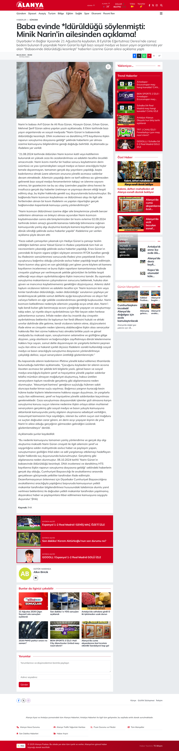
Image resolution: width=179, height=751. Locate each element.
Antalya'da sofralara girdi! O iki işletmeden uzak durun (96, 612)
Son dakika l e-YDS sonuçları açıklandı (64, 612)
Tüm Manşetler (137, 727)
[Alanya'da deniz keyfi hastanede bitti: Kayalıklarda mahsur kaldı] (142, 261)
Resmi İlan (109, 13)
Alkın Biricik (41, 572)
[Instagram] (28, 700)
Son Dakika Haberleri (28, 733)
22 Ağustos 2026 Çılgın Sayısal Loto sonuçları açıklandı (30, 614)
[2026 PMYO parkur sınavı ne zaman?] (33, 629)
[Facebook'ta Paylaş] (134, 56)
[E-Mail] (36, 578)
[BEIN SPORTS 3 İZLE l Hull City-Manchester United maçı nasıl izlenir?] (64, 629)
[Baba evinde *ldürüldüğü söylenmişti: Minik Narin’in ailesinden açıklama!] (65, 90)
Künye (133, 700)
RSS (22, 746)
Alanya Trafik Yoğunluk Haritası (71, 727)
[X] (23, 700)
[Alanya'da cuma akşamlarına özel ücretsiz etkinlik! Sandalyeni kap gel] (96, 629)
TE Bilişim (158, 746)
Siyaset (32, 13)
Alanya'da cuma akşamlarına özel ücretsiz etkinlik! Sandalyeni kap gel (95, 643)
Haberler (21, 20)
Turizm (52, 13)
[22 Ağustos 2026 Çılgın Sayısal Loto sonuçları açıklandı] (33, 600)
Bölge (61, 13)
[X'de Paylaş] (139, 56)
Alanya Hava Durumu (30, 727)
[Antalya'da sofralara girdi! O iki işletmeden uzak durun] (96, 600)
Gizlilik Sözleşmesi (146, 700)
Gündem (21, 13)
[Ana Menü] (161, 13)
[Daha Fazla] (149, 56)
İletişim (159, 700)
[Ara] (161, 5)
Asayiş (42, 13)
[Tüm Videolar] (159, 241)
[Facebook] (19, 700)
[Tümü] (159, 65)
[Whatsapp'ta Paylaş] (144, 56)
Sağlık (78, 13)
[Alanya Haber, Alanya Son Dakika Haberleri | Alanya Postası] (30, 5)
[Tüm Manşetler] (159, 286)
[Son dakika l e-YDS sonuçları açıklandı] (64, 600)
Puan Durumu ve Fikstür (105, 727)
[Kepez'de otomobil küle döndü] (142, 273)
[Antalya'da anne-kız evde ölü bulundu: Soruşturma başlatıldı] (142, 249)
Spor (86, 13)
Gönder (24, 684)
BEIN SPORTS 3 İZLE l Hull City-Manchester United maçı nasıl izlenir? (64, 643)
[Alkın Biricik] (25, 573)
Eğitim (69, 13)
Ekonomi (96, 13)
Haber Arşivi (62, 733)
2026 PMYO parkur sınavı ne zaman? (33, 641)
